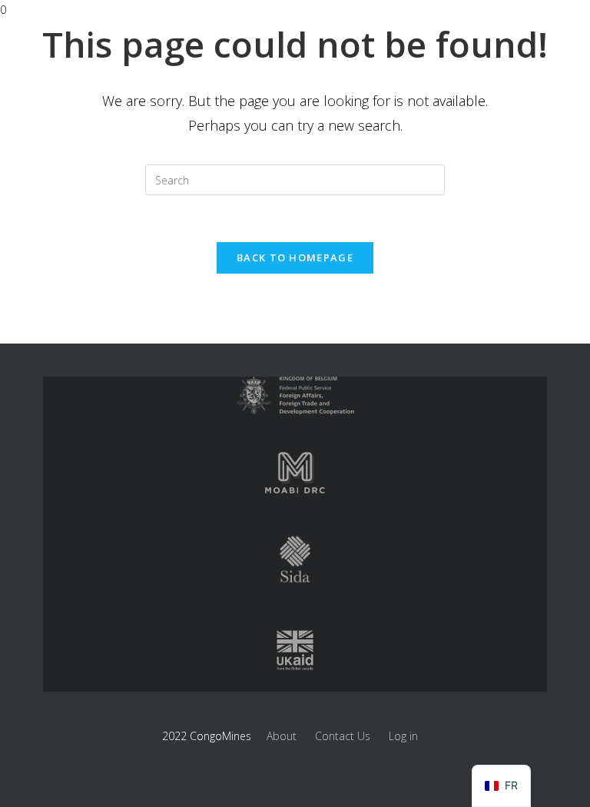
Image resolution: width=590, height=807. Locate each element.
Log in (403, 736)
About (282, 736)
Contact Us (342, 736)
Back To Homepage (295, 257)
